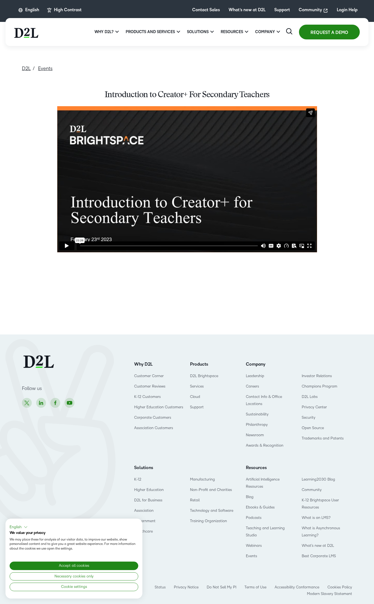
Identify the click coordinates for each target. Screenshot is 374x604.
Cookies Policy (339, 587)
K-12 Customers (147, 397)
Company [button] (265, 32)
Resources (256, 467)
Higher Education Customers (158, 407)
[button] (19, 527)
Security (308, 417)
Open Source (313, 428)
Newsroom (255, 435)
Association (144, 510)
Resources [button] (232, 32)
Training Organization (208, 521)
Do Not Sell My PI (221, 587)
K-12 (137, 479)
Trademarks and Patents (323, 438)
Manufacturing (202, 479)
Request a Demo (329, 32)
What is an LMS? (316, 518)
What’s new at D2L (247, 10)
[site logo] (26, 32)
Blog (250, 497)
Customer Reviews (149, 386)
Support (282, 10)
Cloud (195, 397)
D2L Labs (310, 397)
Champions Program (319, 386)
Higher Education (149, 490)
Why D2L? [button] (104, 32)
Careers (252, 386)
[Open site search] (289, 31)
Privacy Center (314, 407)
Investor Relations (317, 376)
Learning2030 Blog (318, 479)
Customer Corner (149, 376)
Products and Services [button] (150, 32)
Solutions (143, 467)
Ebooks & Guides (260, 507)
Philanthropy (257, 425)
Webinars (254, 546)
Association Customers (153, 428)
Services (197, 386)
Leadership (255, 376)
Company (255, 364)
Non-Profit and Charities (211, 490)
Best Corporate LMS (319, 556)
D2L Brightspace (204, 376)
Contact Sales (206, 10)
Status (160, 587)
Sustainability (257, 414)
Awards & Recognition (264, 445)
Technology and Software (212, 510)
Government (145, 521)
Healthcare (143, 531)
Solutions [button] (198, 32)
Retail (195, 500)
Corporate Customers (152, 417)
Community (310, 10)
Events (251, 556)
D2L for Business (148, 500)
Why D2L (143, 364)
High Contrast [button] (68, 10)
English (32, 10)
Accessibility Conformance (297, 587)
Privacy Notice (186, 587)
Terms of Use (255, 587)
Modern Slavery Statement (329, 594)
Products (199, 364)
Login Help (347, 10)
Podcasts (253, 518)
